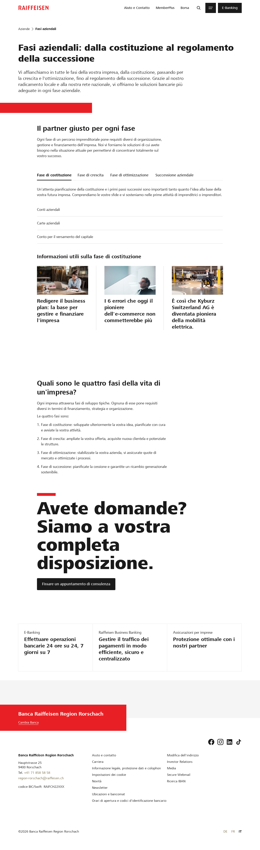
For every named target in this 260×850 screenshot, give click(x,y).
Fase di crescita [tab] (91, 175)
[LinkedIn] (229, 742)
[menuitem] (136, 8)
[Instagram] (220, 742)
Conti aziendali (48, 209)
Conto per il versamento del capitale (65, 237)
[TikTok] (239, 742)
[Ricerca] (198, 8)
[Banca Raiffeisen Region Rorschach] (33, 8)
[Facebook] (211, 742)
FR (233, 831)
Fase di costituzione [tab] (54, 175)
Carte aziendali (48, 223)
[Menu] (210, 8)
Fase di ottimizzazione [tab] (129, 175)
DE (225, 831)
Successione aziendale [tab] (174, 175)
